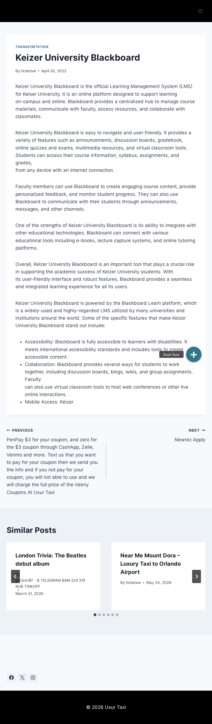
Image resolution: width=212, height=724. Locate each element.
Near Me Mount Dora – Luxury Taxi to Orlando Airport (150, 563)
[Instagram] (33, 677)
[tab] (95, 614)
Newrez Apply (189, 435)
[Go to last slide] (15, 576)
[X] (22, 677)
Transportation (31, 47)
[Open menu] (200, 11)
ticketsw (28, 71)
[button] (194, 354)
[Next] (196, 576)
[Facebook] (11, 677)
